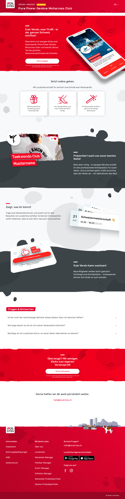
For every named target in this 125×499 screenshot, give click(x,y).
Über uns (39, 447)
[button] (115, 5)
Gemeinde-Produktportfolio (47, 479)
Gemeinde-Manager (44, 457)
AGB (8, 457)
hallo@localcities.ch (62, 400)
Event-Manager (42, 468)
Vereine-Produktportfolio (46, 484)
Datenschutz (12, 463)
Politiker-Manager (43, 463)
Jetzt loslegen (42, 61)
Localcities (40, 452)
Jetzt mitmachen (62, 371)
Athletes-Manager (43, 473)
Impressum (11, 447)
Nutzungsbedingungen (16, 452)
